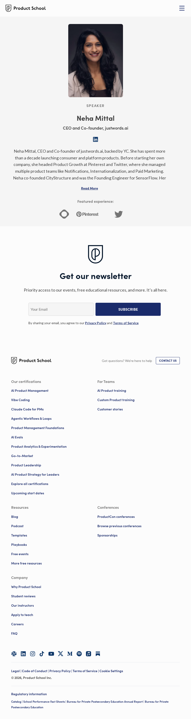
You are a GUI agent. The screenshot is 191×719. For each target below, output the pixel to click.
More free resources (26, 563)
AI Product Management (29, 391)
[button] (89, 188)
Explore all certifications (29, 484)
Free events (19, 554)
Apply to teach (22, 615)
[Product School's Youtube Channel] (51, 654)
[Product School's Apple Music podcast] (88, 654)
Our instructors (22, 605)
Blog (14, 517)
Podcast (17, 526)
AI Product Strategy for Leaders (35, 474)
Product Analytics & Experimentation (39, 446)
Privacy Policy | (61, 671)
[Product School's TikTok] (42, 654)
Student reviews (23, 596)
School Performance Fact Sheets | (45, 701)
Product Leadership (26, 465)
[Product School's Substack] (98, 654)
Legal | (16, 671)
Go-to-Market (22, 456)
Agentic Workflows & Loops (31, 418)
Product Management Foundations (37, 428)
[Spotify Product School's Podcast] (79, 654)
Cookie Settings (111, 671)
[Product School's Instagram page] (32, 654)
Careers (17, 624)
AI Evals (17, 437)
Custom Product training (116, 400)
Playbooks (19, 545)
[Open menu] (181, 8)
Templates (19, 535)
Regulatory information (29, 694)
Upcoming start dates (27, 493)
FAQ (14, 633)
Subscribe (128, 309)
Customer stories (110, 409)
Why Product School (26, 587)
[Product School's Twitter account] (60, 653)
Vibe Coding (20, 400)
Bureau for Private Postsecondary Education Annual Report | (106, 701)
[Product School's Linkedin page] (23, 654)
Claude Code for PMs (27, 409)
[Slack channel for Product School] (14, 654)
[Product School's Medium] (70, 654)
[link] (95, 322)
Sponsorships (107, 535)
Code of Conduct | (35, 671)
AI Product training (111, 391)
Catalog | (17, 701)
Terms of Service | (86, 671)
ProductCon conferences (116, 517)
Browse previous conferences (119, 526)
